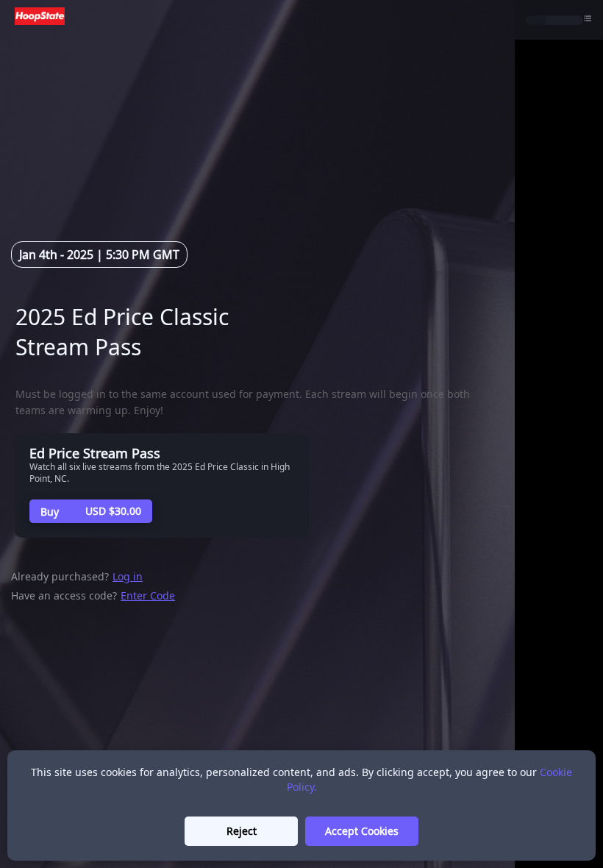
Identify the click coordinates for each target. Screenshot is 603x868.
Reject (241, 831)
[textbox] (251, 332)
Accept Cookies (362, 831)
